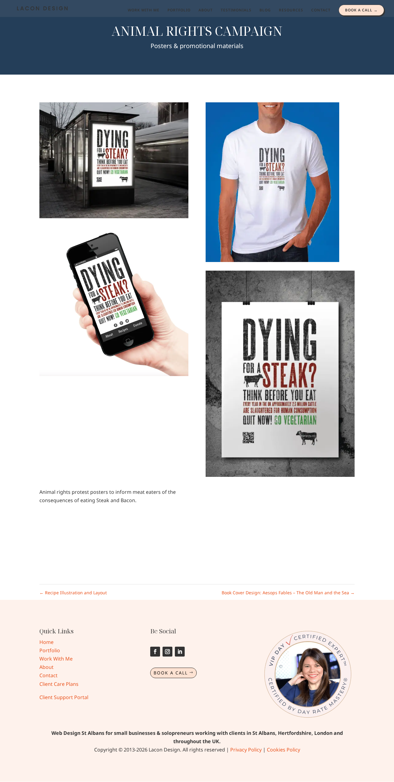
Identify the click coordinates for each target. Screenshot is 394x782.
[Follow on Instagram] (167, 652)
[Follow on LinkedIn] (180, 652)
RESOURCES (291, 10)
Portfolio (49, 650)
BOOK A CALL (358, 10)
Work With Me (56, 658)
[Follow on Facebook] (155, 652)
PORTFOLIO (179, 10)
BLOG (265, 10)
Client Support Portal (63, 697)
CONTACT (321, 10)
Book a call (171, 673)
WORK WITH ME (143, 10)
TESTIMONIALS (236, 10)
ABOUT (206, 10)
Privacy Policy (246, 749)
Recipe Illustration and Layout (73, 593)
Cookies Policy (283, 749)
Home (46, 642)
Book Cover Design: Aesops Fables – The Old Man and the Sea (288, 593)
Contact (48, 675)
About (46, 667)
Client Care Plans (58, 684)
